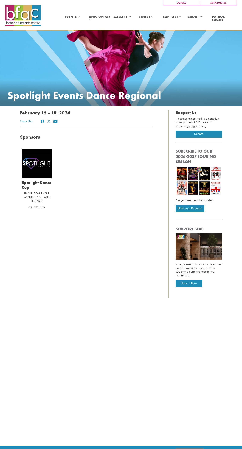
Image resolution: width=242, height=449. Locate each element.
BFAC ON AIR (100, 17)
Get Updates (218, 2)
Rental (144, 17)
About (193, 17)
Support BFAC (190, 229)
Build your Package (190, 208)
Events (71, 17)
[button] (42, 121)
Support (171, 17)
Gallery (121, 17)
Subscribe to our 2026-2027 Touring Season (196, 156)
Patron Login (219, 18)
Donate (181, 2)
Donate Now (189, 283)
